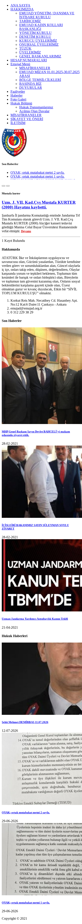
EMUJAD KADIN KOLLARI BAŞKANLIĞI (41, 27)
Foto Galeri (18, 99)
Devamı (26, 231)
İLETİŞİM (17, 123)
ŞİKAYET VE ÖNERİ (26, 119)
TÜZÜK (25, 48)
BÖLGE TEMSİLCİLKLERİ (40, 80)
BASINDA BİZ (30, 84)
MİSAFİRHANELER (34, 68)
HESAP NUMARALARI (28, 60)
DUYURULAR (30, 87)
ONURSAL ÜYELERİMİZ (39, 44)
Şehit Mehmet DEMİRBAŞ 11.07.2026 (25, 722)
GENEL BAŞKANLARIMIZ (40, 56)
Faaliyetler (17, 91)
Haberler (16, 95)
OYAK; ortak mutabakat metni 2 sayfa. (37, 171)
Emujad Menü (20, 64)
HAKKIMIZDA (22, 9)
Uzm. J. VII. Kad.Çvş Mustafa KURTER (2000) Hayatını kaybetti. (39, 204)
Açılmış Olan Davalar (34, 111)
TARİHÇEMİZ (30, 21)
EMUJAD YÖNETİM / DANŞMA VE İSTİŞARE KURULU (46, 15)
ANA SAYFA (20, 5)
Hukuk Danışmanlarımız (36, 107)
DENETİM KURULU (35, 37)
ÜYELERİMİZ (30, 52)
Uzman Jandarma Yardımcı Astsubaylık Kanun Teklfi (35, 618)
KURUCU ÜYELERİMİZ (38, 40)
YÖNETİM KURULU (35, 33)
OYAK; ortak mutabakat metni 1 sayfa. (37, 175)
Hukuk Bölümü (21, 103)
